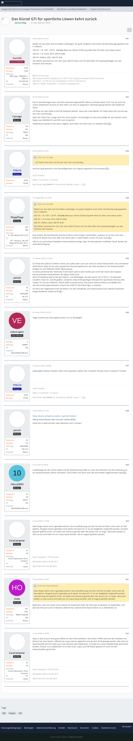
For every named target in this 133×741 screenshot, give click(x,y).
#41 (127, 38)
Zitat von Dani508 (45, 204)
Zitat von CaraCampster (48, 585)
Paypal (76, 184)
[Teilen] (129, 30)
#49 (127, 464)
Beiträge (9, 71)
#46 (127, 312)
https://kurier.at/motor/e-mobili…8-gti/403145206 (54, 416)
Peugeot (12, 713)
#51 (127, 579)
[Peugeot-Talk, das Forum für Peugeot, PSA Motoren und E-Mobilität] (11, 3)
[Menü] (129, 3)
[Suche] (116, 3)
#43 (127, 151)
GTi (20, 713)
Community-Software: (66, 737)
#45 (127, 258)
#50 (127, 521)
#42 (127, 97)
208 (4, 713)
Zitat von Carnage (45, 157)
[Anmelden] (123, 3)
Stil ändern (127, 726)
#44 (127, 197)
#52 (127, 633)
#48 (127, 410)
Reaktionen (10, 68)
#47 (127, 365)
